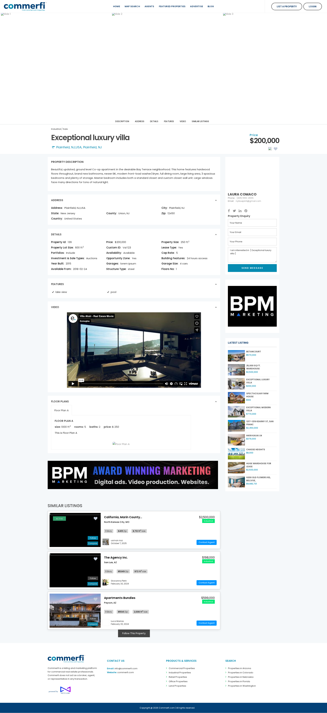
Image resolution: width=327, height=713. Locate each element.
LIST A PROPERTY (287, 6)
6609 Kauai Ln (254, 435)
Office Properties (178, 681)
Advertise (196, 6)
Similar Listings (200, 121)
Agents (149, 6)
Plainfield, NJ (92, 147)
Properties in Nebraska (240, 677)
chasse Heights (255, 449)
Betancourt (253, 351)
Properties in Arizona (239, 668)
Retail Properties (178, 677)
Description (122, 121)
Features (169, 121)
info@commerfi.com (126, 668)
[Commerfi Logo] (66, 658)
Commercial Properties (182, 668)
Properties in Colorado (240, 672)
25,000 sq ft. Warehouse (253, 367)
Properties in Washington (242, 685)
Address (139, 121)
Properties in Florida (239, 681)
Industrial (56, 129)
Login (312, 6)
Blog (211, 6)
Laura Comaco (242, 194)
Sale (65, 129)
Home (116, 6)
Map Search (132, 6)
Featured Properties (172, 6)
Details (154, 121)
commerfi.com (125, 672)
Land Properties (177, 685)
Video (183, 121)
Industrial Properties (180, 672)
